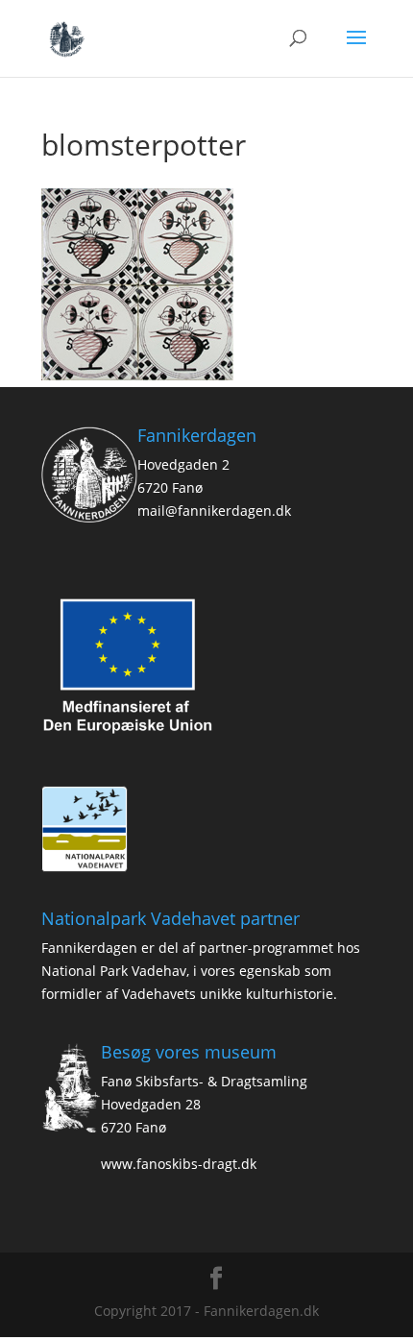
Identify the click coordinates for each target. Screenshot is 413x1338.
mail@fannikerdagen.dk (214, 510)
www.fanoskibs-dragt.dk (178, 1164)
